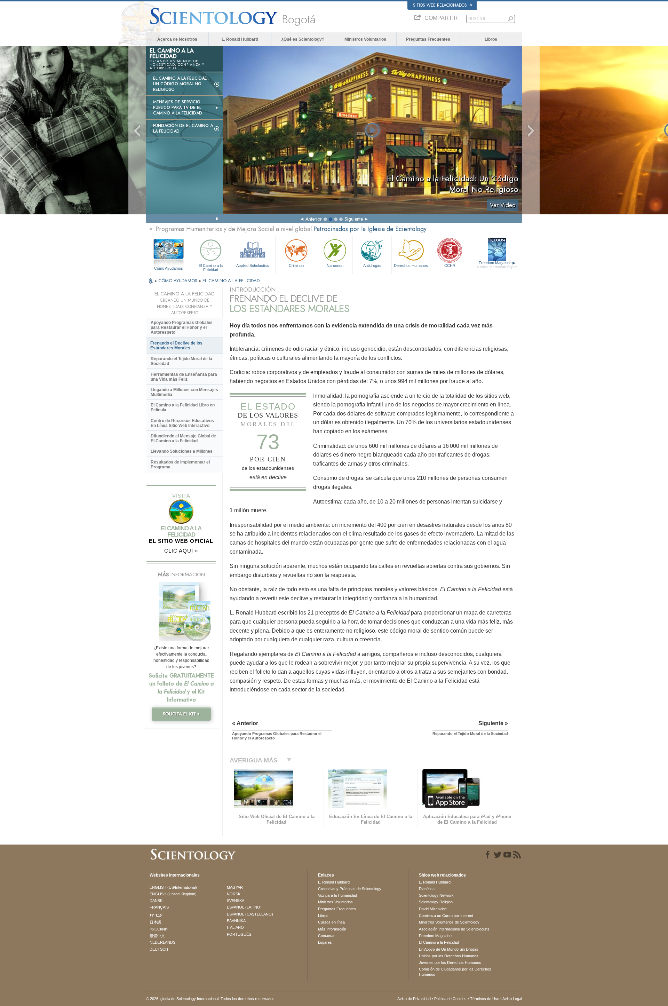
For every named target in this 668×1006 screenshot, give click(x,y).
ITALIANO (235, 927)
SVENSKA (235, 900)
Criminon (296, 265)
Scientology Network (436, 895)
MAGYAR (235, 887)
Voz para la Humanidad (337, 895)
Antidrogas (372, 265)
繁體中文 (157, 936)
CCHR (449, 265)
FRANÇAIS (159, 907)
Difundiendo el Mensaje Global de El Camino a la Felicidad (183, 438)
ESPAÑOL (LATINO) (244, 907)
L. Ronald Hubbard (240, 39)
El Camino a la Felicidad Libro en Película (183, 407)
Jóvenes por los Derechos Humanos (450, 962)
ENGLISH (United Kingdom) (173, 894)
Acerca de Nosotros (177, 39)
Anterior (313, 218)
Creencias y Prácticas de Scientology (349, 889)
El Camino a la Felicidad (211, 267)
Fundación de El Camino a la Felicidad (183, 128)
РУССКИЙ (159, 929)
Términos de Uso (484, 999)
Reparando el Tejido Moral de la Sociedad (181, 361)
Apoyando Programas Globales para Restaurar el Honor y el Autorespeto (182, 327)
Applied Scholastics (252, 265)
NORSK (233, 894)
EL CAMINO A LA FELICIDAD (231, 280)
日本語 (155, 922)
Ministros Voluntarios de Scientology (449, 922)
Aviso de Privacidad (414, 999)
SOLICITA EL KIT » (181, 714)
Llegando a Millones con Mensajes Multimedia (184, 392)
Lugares (325, 942)
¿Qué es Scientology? (302, 39)
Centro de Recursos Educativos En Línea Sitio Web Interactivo (182, 423)
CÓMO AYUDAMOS (178, 280)
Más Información (332, 929)
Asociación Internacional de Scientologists (454, 929)
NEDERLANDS (162, 942)
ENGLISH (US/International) (173, 887)
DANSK (156, 900)
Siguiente (353, 218)
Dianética (427, 889)
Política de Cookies (450, 999)
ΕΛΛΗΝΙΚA (236, 921)
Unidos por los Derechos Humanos (448, 956)
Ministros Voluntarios (365, 39)
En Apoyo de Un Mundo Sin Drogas (448, 949)
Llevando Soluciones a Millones (182, 451)
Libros (491, 39)
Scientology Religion (436, 902)
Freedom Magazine (497, 265)
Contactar (326, 936)
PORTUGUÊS (239, 934)
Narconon (335, 265)
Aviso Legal (512, 999)
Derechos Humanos (411, 265)
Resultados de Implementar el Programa (180, 464)
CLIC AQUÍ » (181, 551)
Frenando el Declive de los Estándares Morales (176, 345)
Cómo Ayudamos (168, 268)
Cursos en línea (331, 922)
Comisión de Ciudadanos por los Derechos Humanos (455, 971)
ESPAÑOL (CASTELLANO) (250, 914)
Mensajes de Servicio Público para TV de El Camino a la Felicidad (177, 107)
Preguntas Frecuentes (428, 39)
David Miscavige (433, 909)
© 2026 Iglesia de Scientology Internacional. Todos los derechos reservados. (211, 999)
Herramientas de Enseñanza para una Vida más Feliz (184, 377)
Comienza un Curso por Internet (446, 915)
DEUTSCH (159, 949)
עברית (156, 915)
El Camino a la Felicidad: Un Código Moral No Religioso (181, 84)
